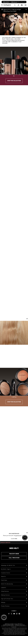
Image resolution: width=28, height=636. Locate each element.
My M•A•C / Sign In (6, 569)
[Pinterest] (19, 614)
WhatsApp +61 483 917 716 (8, 565)
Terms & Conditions (8, 625)
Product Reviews (5, 606)
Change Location (19, 625)
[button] (25, 5)
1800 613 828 (6, 2)
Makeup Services (5, 595)
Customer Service (5, 572)
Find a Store (4, 580)
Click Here (14, 538)
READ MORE (14, 365)
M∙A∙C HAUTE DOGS (14, 533)
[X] (11, 614)
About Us (3, 576)
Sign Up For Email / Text (7, 598)
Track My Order (14, 553)
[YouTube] (14, 614)
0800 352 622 (14, 2)
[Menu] (25, 5)
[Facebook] (9, 614)
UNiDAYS (3, 587)
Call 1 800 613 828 (14, 557)
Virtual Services (5, 591)
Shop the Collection (14, 80)
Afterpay (3, 602)
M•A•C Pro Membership (7, 584)
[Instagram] (16, 614)
